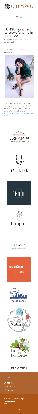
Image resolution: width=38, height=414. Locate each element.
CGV (5, 404)
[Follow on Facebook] (14, 410)
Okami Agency (9, 401)
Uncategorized (9, 42)
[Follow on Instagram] (19, 410)
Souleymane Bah (11, 39)
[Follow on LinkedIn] (23, 410)
